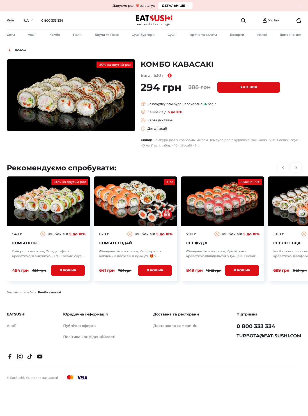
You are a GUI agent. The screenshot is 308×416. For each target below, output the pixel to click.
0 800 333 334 (52, 20)
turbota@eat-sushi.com (269, 335)
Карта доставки (160, 120)
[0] (292, 20)
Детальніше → (175, 6)
